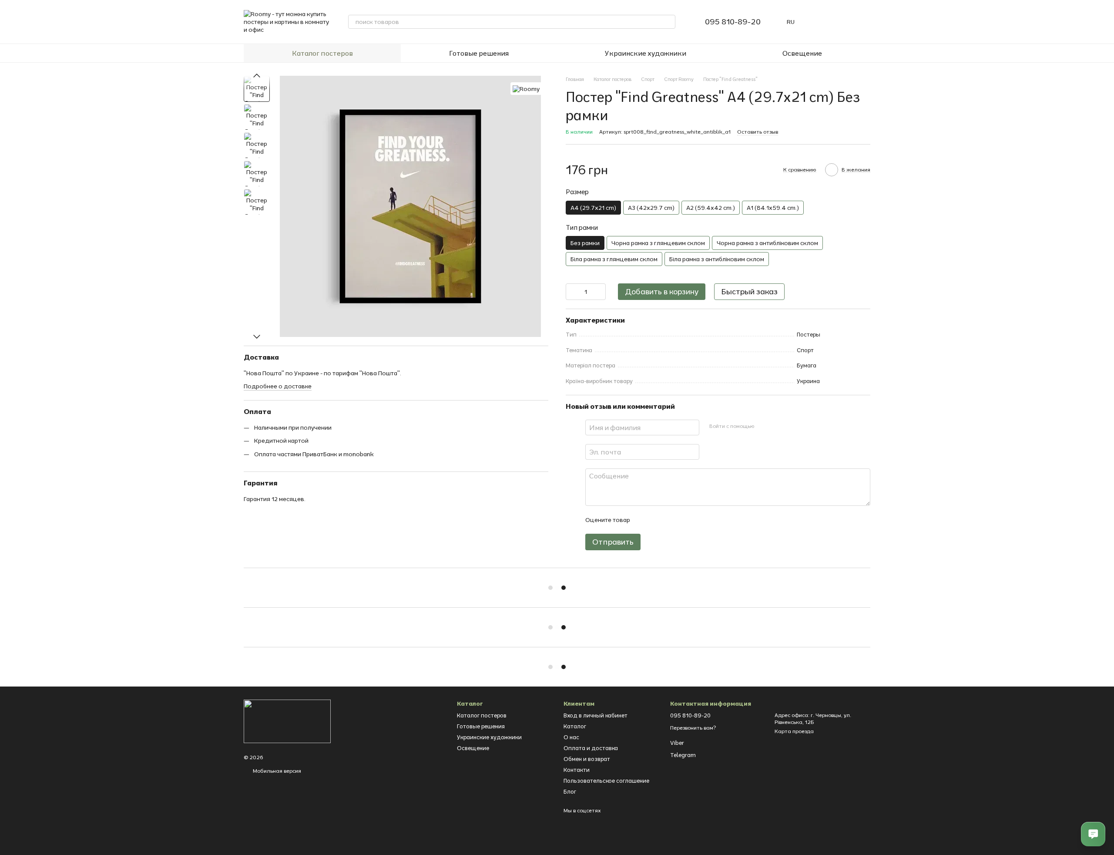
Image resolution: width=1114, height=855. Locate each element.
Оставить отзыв (757, 131)
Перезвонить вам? (693, 727)
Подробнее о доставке (278, 386)
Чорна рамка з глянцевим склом (658, 243)
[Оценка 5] (700, 520)
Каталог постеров (322, 53)
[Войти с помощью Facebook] (763, 426)
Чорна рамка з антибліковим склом (767, 243)
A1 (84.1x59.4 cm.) (773, 208)
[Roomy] (526, 88)
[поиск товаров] (668, 22)
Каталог (575, 726)
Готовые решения (479, 53)
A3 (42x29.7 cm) (651, 208)
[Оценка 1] (644, 520)
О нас (571, 737)
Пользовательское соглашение (606, 780)
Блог (570, 791)
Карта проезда (794, 731)
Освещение (802, 53)
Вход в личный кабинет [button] (595, 715)
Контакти (577, 769)
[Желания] (841, 22)
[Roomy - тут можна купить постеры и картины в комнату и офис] (287, 720)
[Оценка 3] (672, 520)
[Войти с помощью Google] (777, 426)
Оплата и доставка (591, 747)
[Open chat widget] (1093, 834)
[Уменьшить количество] (572, 292)
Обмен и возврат (587, 758)
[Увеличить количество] (599, 292)
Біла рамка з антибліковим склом (716, 259)
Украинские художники (645, 53)
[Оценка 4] (686, 520)
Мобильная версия (276, 770)
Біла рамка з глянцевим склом (614, 259)
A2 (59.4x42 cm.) (710, 208)
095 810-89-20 (733, 22)
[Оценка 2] (658, 520)
